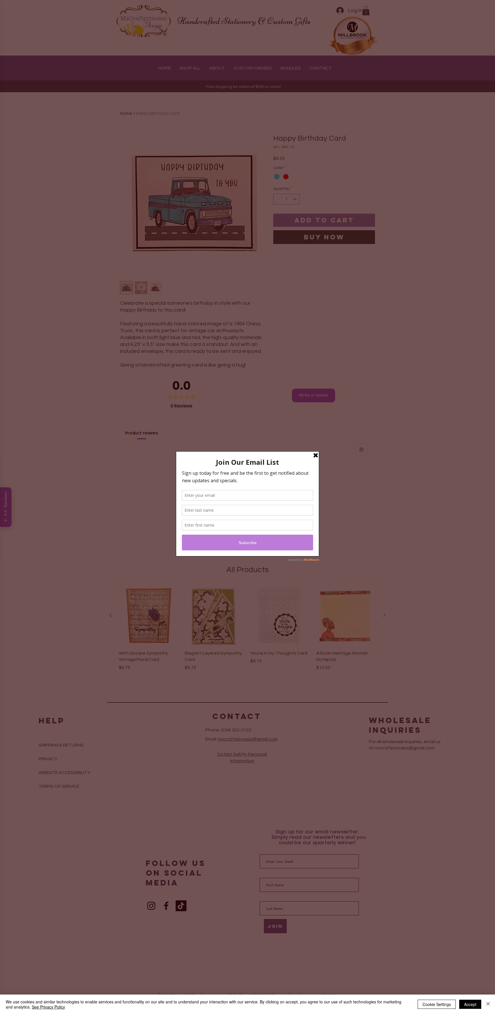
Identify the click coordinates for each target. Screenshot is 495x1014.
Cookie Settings (437, 1004)
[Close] (488, 1004)
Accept (470, 1004)
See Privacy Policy (48, 1007)
